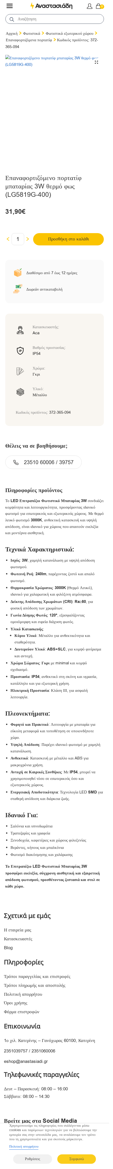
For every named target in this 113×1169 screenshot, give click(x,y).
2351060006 (43, 1051)
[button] (96, 62)
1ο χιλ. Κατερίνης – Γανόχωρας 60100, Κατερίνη (49, 1041)
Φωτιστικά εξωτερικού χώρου (69, 33)
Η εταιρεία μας (17, 930)
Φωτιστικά (31, 33)
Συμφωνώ (76, 1158)
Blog (8, 948)
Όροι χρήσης (15, 1003)
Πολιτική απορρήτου (23, 994)
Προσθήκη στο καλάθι (68, 239)
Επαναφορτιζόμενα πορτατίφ (29, 40)
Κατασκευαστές (18, 939)
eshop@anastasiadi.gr (26, 1061)
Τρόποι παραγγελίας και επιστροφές (37, 977)
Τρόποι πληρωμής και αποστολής (34, 985)
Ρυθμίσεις (32, 1158)
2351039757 (16, 1051)
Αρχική (12, 33)
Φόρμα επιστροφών (21, 1012)
